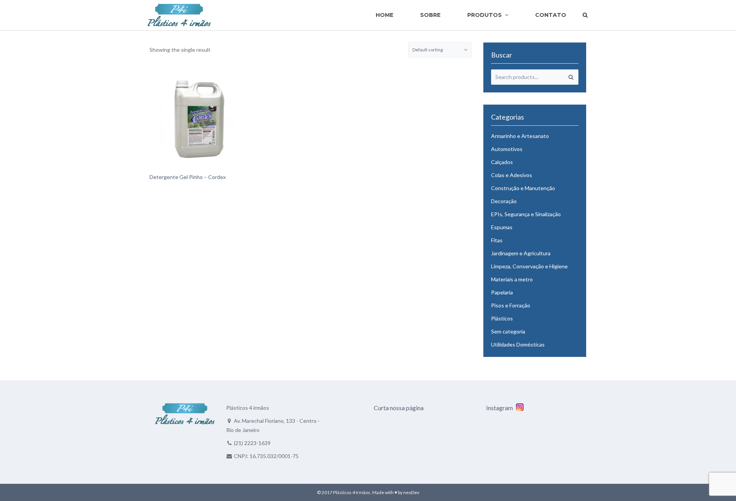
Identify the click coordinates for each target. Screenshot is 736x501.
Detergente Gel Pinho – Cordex (188, 177)
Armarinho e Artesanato (520, 136)
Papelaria (502, 292)
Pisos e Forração (510, 305)
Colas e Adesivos (511, 175)
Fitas (497, 240)
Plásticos (502, 318)
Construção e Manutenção (523, 188)
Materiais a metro (512, 279)
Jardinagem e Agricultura (520, 253)
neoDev (411, 492)
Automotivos (506, 149)
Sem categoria (508, 331)
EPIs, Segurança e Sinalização (526, 214)
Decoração (504, 201)
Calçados (502, 162)
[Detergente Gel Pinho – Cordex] (199, 119)
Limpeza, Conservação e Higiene (529, 266)
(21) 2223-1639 (252, 443)
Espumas (502, 227)
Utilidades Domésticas (518, 344)
